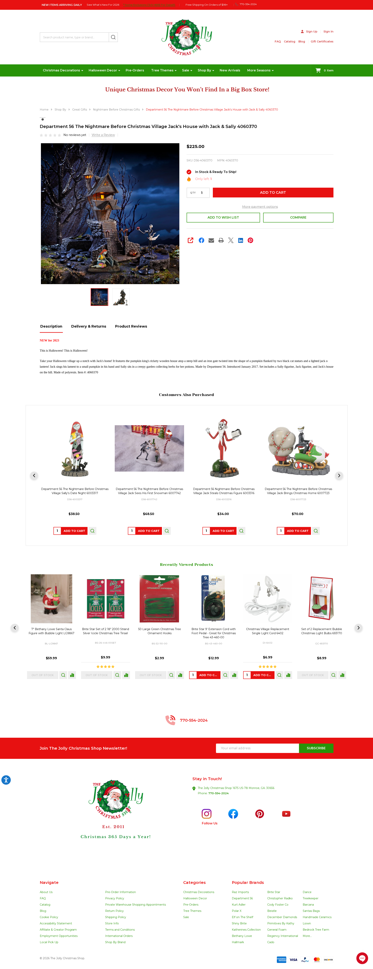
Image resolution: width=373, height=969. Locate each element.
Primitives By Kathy (280, 923)
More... (307, 936)
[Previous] (34, 475)
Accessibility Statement (56, 923)
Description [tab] (51, 326)
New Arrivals (230, 70)
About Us (46, 892)
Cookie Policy (49, 917)
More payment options (260, 207)
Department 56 (242, 898)
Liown (307, 923)
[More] (82, 70)
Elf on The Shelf (242, 917)
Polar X (236, 911)
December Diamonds (282, 917)
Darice (307, 892)
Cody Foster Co (277, 904)
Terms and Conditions (120, 929)
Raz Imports (240, 892)
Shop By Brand (115, 942)
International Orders (119, 936)
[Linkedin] (240, 240)
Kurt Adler (239, 904)
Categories (194, 882)
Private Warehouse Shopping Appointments (135, 904)
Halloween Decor (103, 70)
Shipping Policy (115, 917)
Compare (298, 217)
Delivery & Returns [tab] (88, 326)
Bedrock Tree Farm (316, 929)
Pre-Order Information (120, 892)
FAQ (278, 41)
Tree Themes (162, 70)
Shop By (204, 70)
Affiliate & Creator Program (58, 929)
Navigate (49, 882)
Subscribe (316, 748)
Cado (270, 942)
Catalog (289, 41)
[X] (231, 240)
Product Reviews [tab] (131, 326)
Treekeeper (310, 898)
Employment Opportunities (59, 936)
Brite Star (273, 892)
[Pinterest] (250, 240)
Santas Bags (311, 911)
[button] (113, 819)
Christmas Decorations (61, 70)
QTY (193, 193)
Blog (301, 41)
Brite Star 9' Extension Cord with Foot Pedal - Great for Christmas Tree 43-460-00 (213, 633)
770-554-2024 (218, 793)
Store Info (112, 923)
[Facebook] (201, 240)
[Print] (221, 240)
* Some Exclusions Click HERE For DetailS (149, 4)
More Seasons (259, 70)
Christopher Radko (280, 898)
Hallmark (238, 942)
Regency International (282, 936)
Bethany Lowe (242, 936)
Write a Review (103, 135)
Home (44, 109)
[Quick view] (92, 531)
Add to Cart (273, 192)
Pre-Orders (135, 70)
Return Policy (114, 911)
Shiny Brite (239, 923)
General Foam (276, 929)
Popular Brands (248, 882)
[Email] (211, 240)
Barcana (308, 904)
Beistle (272, 911)
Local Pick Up (49, 942)
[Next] (339, 475)
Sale (185, 70)
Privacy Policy (114, 898)
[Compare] (72, 675)
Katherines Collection (246, 929)
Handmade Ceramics (317, 917)
